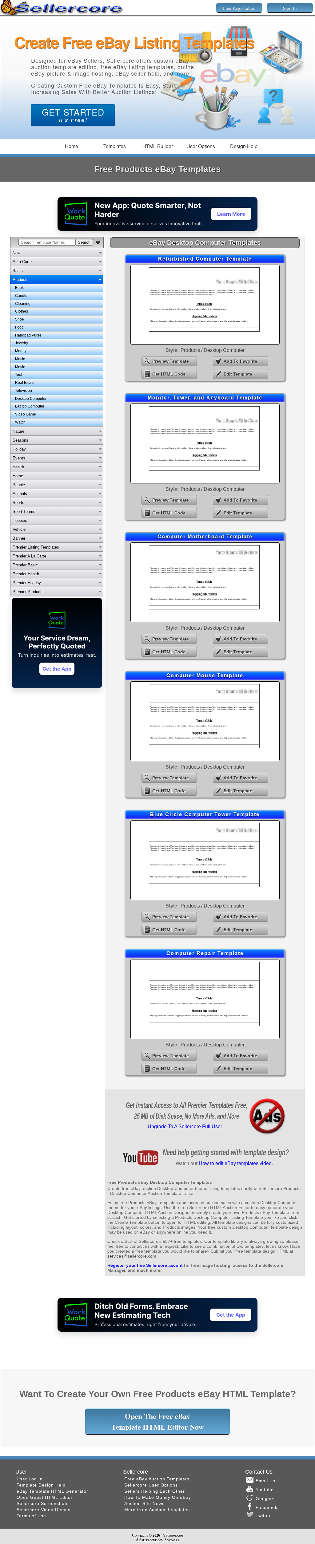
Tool (18, 374)
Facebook (267, 1507)
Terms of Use (31, 1515)
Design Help (243, 146)
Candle (21, 295)
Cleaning (22, 303)
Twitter (263, 1515)
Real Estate (24, 382)
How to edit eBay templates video (235, 1163)
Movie (20, 367)
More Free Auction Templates (157, 1509)
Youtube (265, 1489)
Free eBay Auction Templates (156, 1478)
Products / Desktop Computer (213, 350)
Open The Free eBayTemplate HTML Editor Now (157, 1421)
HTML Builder (157, 146)
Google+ (265, 1498)
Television (23, 390)
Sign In (290, 8)
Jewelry (21, 343)
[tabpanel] (56, 355)
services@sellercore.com (131, 1256)
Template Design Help (41, 1485)
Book (19, 288)
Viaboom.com (173, 1535)
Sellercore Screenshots (43, 1503)
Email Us (265, 1480)
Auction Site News (144, 1503)
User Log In (30, 1478)
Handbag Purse (28, 335)
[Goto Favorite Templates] (98, 242)
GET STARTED (73, 115)
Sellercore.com (151, 1540)
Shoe (19, 319)
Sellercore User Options (151, 1485)
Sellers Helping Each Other (154, 1491)
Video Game (25, 414)
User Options (200, 146)
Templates (114, 146)
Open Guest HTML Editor (45, 1497)
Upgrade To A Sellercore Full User (185, 1126)
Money (20, 351)
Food (19, 327)
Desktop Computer (30, 398)
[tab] (56, 252)
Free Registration (239, 8)
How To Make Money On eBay (157, 1497)
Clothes (21, 311)
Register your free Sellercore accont (145, 1265)
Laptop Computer (29, 406)
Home (71, 146)
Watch (20, 422)
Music (20, 359)
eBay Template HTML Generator (52, 1491)
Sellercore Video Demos (43, 1509)
